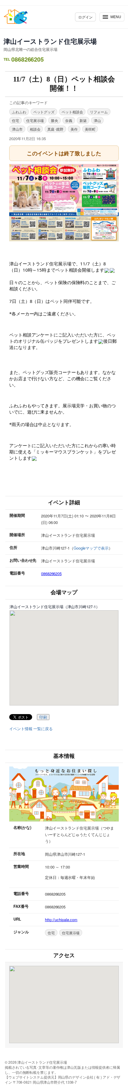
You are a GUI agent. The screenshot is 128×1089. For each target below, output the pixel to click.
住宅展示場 (35, 120)
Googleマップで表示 (91, 548)
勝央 (54, 120)
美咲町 (90, 129)
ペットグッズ (43, 111)
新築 (83, 120)
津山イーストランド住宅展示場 (50, 41)
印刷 (43, 717)
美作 (74, 129)
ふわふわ (19, 111)
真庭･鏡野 (55, 129)
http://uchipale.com (61, 919)
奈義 (68, 120)
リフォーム (99, 111)
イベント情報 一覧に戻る (31, 728)
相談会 (35, 129)
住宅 (15, 120)
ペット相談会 (72, 111)
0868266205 (51, 573)
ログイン (85, 16)
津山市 (17, 129)
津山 (97, 120)
